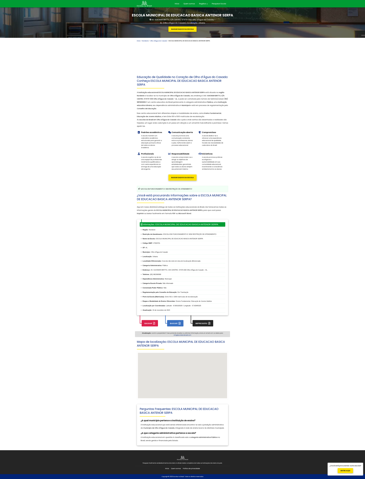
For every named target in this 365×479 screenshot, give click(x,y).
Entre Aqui (345, 471)
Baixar (148, 323)
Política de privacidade (191, 468)
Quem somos (189, 3)
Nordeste (145, 41)
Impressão (201, 323)
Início (177, 3)
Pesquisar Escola (219, 3)
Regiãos (202, 3)
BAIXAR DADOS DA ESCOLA (182, 29)
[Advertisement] (182, 56)
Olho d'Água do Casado (158, 41)
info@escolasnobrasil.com (182, 335)
